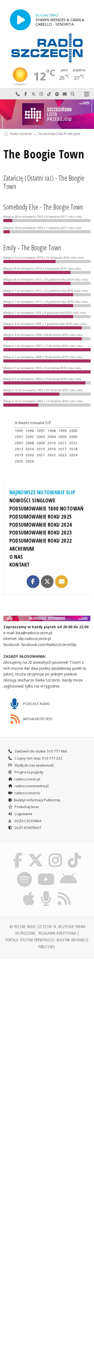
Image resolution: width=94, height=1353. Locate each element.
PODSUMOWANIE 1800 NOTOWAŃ (46, 508)
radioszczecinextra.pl (31, 786)
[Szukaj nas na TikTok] (74, 853)
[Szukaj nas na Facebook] (17, 853)
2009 (41, 443)
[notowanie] (47, 618)
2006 (73, 436)
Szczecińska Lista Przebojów (59, 134)
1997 (41, 430)
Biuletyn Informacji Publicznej (37, 800)
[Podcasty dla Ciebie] (46, 891)
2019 (19, 455)
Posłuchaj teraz (26, 806)
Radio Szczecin (21, 134)
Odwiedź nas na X (33, 94)
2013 (19, 449)
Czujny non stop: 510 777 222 (38, 758)
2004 (52, 436)
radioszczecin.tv (27, 793)
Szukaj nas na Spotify (57, 94)
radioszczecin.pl (27, 779)
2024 (73, 455)
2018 (73, 449)
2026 (30, 461)
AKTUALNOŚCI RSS (37, 718)
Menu (86, 94)
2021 (41, 455)
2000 (73, 430)
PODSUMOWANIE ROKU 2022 (40, 540)
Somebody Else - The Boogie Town (43, 207)
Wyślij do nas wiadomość (65, 94)
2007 (19, 443)
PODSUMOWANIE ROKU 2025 (40, 516)
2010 (52, 443)
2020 (30, 455)
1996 (30, 430)
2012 (73, 443)
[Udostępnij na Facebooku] (33, 581)
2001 (19, 436)
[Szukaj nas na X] (35, 853)
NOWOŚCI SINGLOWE (32, 500)
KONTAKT (19, 564)
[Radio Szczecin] (47, 48)
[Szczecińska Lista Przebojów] (47, 114)
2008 (30, 443)
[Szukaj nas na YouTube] (45, 872)
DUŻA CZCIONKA (27, 820)
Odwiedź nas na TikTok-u (49, 94)
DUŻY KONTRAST (27, 827)
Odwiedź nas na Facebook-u (26, 94)
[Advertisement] (47, 1012)
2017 (62, 449)
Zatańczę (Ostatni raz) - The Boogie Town (43, 182)
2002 (30, 436)
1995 (19, 430)
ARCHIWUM (21, 548)
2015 (41, 449)
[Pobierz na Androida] (68, 872)
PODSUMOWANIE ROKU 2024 (40, 524)
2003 (41, 436)
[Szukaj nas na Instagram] (55, 853)
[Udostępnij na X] (47, 581)
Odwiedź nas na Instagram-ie (41, 94)
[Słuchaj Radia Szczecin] (20, 19)
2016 (52, 449)
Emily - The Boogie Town (32, 247)
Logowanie (23, 813)
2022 (52, 455)
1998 (52, 430)
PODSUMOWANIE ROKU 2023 (40, 532)
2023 (62, 455)
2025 (19, 461)
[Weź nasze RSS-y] (64, 891)
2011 (62, 443)
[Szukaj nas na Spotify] (24, 872)
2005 (62, 436)
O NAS (16, 556)
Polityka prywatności (37, 939)
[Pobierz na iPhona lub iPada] (29, 891)
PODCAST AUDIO (36, 703)
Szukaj (73, 94)
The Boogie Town (43, 154)
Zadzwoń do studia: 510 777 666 (40, 751)
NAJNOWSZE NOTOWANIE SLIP (42, 492)
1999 (62, 430)
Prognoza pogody (28, 772)
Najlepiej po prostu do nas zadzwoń (18, 94)
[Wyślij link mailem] (61, 581)
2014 (30, 449)
